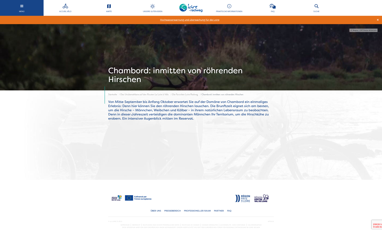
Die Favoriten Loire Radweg (185, 94)
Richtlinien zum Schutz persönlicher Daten (161, 225)
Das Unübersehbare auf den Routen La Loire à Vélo (144, 94)
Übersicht (136, 225)
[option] (189, 19)
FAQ (229, 211)
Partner (219, 211)
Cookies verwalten (210, 225)
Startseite (112, 94)
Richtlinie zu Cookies (191, 225)
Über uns (156, 211)
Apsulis (271, 221)
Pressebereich (172, 211)
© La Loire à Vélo (115, 221)
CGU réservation (255, 225)
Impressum (125, 225)
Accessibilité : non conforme (232, 225)
